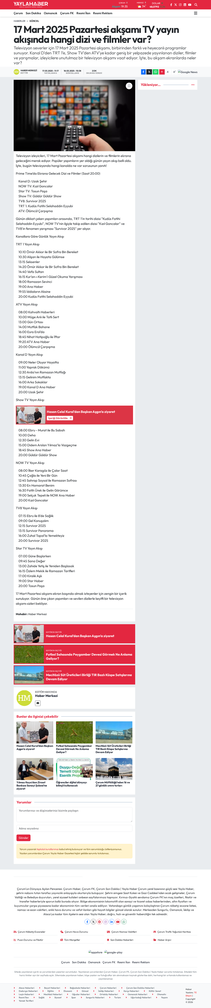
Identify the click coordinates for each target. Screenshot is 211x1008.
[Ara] (196, 5)
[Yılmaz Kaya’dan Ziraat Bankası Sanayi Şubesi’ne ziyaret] (34, 768)
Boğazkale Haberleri (79, 988)
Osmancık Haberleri (137, 994)
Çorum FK (67, 13)
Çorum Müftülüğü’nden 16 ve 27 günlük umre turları (113, 784)
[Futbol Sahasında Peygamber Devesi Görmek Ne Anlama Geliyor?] (74, 732)
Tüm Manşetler (72, 939)
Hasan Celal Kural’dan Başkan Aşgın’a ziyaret (34, 747)
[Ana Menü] (195, 13)
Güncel (34, 20)
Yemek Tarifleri (25, 1000)
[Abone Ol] (187, 72)
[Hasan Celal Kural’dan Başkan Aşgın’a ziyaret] (34, 732)
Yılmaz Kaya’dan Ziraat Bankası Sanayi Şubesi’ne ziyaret (31, 785)
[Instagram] (105, 921)
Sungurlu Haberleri (94, 997)
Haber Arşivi (164, 939)
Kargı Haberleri (131, 991)
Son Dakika (33, 13)
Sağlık (41, 997)
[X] (93, 921)
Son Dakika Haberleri (121, 939)
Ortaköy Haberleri (108, 994)
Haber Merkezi (46, 696)
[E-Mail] (38, 703)
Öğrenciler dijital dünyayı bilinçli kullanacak (71, 784)
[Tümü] (193, 84)
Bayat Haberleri (52, 988)
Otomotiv (161, 994)
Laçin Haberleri (26, 994)
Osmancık (50, 13)
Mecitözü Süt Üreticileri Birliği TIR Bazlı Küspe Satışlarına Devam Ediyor (113, 749)
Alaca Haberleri (26, 988)
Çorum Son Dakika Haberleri (140, 988)
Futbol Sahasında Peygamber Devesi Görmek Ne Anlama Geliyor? (74, 749)
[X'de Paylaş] (149, 72)
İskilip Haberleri (106, 991)
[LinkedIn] (111, 921)
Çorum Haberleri (107, 988)
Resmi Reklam (102, 13)
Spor (73, 997)
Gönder (23, 837)
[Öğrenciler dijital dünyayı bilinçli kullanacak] (74, 768)
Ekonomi (67, 991)
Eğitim (50, 991)
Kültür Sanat (154, 991)
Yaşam (164, 997)
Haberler (19, 20)
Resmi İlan (83, 13)
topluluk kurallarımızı (48, 849)
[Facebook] (87, 921)
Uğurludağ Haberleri (140, 997)
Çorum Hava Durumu (76, 931)
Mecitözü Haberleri (52, 994)
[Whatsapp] (124, 921)
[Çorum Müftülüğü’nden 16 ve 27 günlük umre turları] (114, 768)
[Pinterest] (99, 921)
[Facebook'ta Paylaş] (143, 72)
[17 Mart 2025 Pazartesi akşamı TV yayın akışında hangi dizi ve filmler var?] (74, 115)
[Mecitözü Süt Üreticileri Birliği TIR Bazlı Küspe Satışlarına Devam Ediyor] (114, 732)
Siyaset (57, 997)
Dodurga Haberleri (28, 991)
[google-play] (113, 951)
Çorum (18, 13)
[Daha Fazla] (162, 72)
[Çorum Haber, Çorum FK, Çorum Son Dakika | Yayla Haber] (31, 5)
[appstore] (95, 951)
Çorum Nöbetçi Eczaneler (31, 931)
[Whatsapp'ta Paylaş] (155, 72)
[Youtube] (118, 921)
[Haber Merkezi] (24, 697)
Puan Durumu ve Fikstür (30, 939)
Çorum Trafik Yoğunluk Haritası (174, 931)
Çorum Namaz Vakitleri (124, 931)
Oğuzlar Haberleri (81, 994)
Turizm (117, 997)
